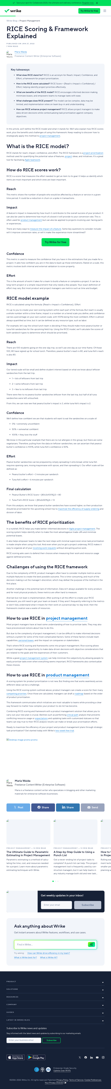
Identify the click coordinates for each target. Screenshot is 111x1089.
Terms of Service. (76, 1080)
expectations (41, 718)
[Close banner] (97, 3)
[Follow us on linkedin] (91, 1057)
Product (11, 982)
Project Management (29, 20)
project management (50, 135)
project (68, 156)
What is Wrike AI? (48, 957)
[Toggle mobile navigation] (104, 11)
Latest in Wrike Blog (18, 1020)
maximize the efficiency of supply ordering (78, 509)
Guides (10, 1012)
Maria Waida (21, 52)
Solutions (12, 989)
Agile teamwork (32, 160)
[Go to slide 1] (53, 881)
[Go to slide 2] (55, 881)
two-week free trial (64, 730)
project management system (34, 658)
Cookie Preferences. (93, 1080)
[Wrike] (12, 11)
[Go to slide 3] (57, 881)
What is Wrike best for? (25, 957)
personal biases (26, 640)
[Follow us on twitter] (79, 1057)
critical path (72, 715)
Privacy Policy (62, 1080)
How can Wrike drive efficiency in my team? (48, 953)
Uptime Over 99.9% (62, 1070)
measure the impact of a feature (45, 229)
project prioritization (93, 153)
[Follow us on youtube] (97, 1057)
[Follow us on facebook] (85, 1057)
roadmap (79, 693)
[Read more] (28, 847)
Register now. (88, 3)
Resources (12, 997)
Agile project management (82, 528)
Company (11, 1005)
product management (31, 220)
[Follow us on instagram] (103, 1057)
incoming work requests (44, 548)
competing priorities (16, 693)
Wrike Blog (11, 20)
